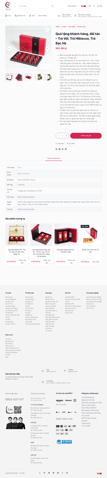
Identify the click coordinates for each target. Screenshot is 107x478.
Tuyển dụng (86, 423)
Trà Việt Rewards (88, 397)
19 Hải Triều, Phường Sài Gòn (40, 408)
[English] (82, 6)
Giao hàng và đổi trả (89, 408)
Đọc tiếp (96, 262)
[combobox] (34, 6)
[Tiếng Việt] (85, 6)
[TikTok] (62, 473)
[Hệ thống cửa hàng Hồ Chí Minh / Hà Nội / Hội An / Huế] (75, 16)
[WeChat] (40, 473)
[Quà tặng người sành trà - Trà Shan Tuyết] (66, 234)
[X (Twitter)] (59, 149)
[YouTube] (49, 473)
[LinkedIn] (66, 149)
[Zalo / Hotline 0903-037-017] (59, 16)
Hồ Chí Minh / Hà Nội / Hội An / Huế (90, 16)
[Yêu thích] (94, 6)
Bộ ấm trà (21, 16)
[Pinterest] (62, 149)
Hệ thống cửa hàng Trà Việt (92, 403)
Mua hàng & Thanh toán (90, 410)
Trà (9, 16)
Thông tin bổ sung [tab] (53, 158)
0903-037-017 (66, 16)
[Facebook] (56, 149)
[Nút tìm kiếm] (52, 6)
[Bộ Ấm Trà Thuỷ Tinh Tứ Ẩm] (90, 234)
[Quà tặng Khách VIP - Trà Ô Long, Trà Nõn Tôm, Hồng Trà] (16, 234)
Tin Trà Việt (86, 426)
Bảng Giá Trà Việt (88, 400)
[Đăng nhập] (89, 6)
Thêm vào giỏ (86, 136)
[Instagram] (53, 473)
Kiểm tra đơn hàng (88, 405)
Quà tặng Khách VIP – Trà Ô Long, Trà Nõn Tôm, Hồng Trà (16, 252)
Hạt (33, 16)
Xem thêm (72, 6)
